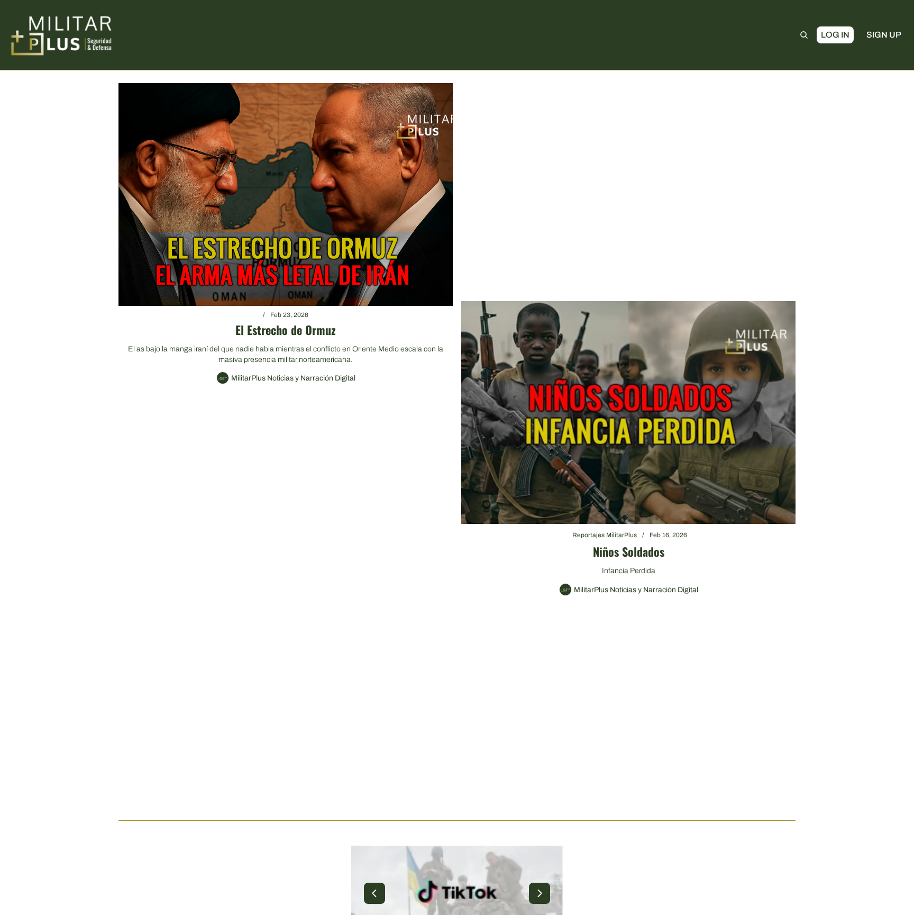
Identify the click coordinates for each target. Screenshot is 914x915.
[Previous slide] (374, 893)
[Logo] (61, 34)
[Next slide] (539, 893)
